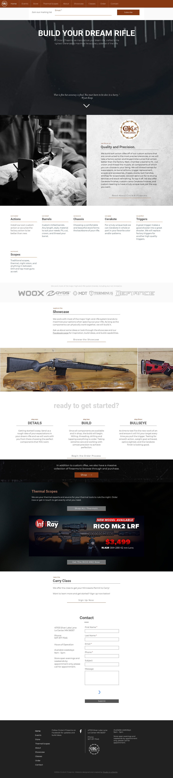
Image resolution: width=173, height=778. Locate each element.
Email (58, 10)
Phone (88, 652)
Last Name (90, 636)
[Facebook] (80, 731)
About (38, 748)
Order (37, 760)
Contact (39, 764)
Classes (38, 756)
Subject (89, 661)
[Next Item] (169, 369)
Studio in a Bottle (110, 772)
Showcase (40, 752)
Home (37, 731)
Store (37, 739)
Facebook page (60, 333)
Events (38, 735)
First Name (90, 627)
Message (89, 669)
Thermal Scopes (42, 743)
